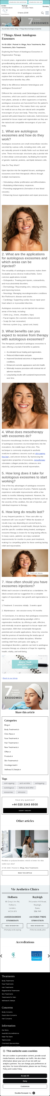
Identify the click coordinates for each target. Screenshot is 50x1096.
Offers (6, 751)
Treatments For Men (9, 997)
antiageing (39, 783)
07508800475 (12, 920)
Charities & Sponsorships (10, 1043)
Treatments (8, 976)
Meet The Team (7, 1037)
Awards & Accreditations (10, 1033)
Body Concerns (7, 1012)
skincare (21, 792)
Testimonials (6, 1040)
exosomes (8, 792)
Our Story (5, 1030)
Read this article (25, 872)
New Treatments (10, 747)
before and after (26, 787)
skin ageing (40, 453)
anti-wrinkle (25, 783)
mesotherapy (39, 460)
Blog (16, 29)
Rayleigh (37, 897)
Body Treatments (11, 729)
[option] (25, 852)
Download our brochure (18, 2)
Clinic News (8, 734)
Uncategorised (10, 765)
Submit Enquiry (25, 810)
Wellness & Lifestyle (11, 769)
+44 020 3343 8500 (25, 804)
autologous (9, 787)
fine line (5, 457)
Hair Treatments (10, 743)
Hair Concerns (7, 1019)
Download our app (35, 2)
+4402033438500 (6, 8)
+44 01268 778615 (27, 8)
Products (7, 756)
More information (12, 925)
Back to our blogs (10, 678)
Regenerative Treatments (10, 990)
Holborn (12, 897)
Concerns (7, 1007)
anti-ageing (9, 783)
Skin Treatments (19, 47)
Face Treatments (34, 44)
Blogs (23, 44)
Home (12, 29)
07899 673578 (37, 920)
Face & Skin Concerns (9, 1015)
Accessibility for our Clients (11, 1046)
